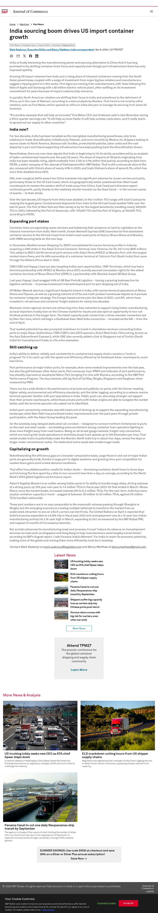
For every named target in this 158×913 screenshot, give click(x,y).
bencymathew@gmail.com (129, 547)
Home (12, 24)
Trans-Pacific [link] (44, 45)
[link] (79, 658)
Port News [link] (15, 45)
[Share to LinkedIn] (37, 56)
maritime (24, 24)
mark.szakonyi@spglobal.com (62, 547)
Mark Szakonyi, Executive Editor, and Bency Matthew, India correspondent (52, 49)
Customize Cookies (106, 903)
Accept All (128, 903)
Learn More (79, 670)
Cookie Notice (48, 910)
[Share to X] (24, 56)
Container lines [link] (28, 45)
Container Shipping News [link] (63, 45)
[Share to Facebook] (30, 56)
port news (38, 24)
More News (79, 628)
